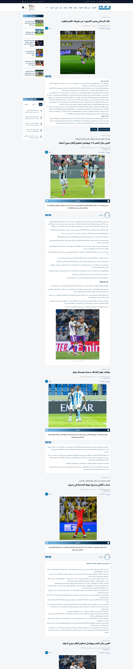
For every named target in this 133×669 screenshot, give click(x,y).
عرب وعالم (87, 7)
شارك (50, 28)
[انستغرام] (25, 1)
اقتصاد (81, 7)
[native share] (46, 28)
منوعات (65, 7)
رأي (61, 7)
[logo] (105, 8)
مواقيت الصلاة (92, 1)
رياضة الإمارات (104, 17)
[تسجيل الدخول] (43, 1)
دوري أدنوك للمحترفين (104, 129)
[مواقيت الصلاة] (23, 8)
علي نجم (101, 215)
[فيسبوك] (29, 1)
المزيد (51, 7)
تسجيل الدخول (40, 1)
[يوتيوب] (22, 1)
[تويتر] (27, 1)
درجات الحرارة (87, 1)
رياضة (75, 7)
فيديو (56, 7)
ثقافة (70, 7)
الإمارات (94, 7)
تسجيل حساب (34, 1)
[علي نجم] (107, 215)
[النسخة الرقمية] (32, 8)
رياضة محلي (93, 129)
